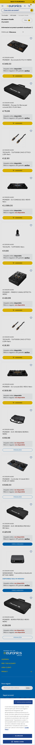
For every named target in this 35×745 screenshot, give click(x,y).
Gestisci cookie (19, 741)
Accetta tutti (19, 736)
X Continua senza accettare (23, 702)
